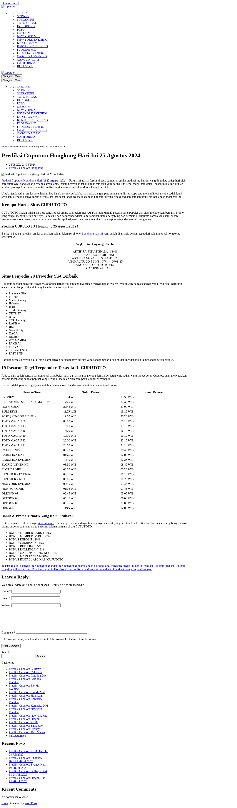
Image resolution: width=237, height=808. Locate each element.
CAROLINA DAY (28, 59)
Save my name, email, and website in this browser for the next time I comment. (52, 639)
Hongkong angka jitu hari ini (126, 565)
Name (6, 591)
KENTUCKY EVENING (32, 46)
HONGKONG (26, 26)
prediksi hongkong (125, 569)
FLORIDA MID (26, 49)
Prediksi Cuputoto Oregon (24, 718)
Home (4, 146)
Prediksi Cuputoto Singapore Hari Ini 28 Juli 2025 (26, 759)
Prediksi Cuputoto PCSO (23, 722)
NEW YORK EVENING (32, 39)
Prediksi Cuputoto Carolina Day (27, 675)
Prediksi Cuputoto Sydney (24, 729)
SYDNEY (23, 16)
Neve (4, 803)
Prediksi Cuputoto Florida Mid (27, 692)
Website (6, 605)
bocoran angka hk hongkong (93, 565)
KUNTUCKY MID (29, 42)
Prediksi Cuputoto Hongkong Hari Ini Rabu (58, 569)
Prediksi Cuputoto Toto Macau (27, 732)
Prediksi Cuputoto (153, 565)
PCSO (21, 29)
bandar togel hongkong (62, 565)
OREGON (23, 32)
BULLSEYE (25, 66)
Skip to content (10, 3)
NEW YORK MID (28, 36)
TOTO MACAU (27, 22)
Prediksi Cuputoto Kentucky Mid (28, 705)
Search (5, 652)
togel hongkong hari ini (89, 233)
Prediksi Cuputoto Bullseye (25, 668)
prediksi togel (144, 569)
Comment (8, 632)
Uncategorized (17, 735)
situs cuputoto (46, 523)
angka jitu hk (15, 565)
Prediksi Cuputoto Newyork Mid (28, 715)
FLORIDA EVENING (30, 53)
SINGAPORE (25, 19)
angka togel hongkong (36, 565)
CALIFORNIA (26, 63)
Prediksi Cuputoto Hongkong (26, 167)
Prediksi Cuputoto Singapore (26, 725)
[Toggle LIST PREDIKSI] (66, 86)
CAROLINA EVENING (32, 56)
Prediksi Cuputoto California (25, 672)
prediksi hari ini (93, 569)
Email (6, 598)
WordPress (31, 803)
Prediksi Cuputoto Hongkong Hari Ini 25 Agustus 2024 (33, 180)
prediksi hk (108, 569)
